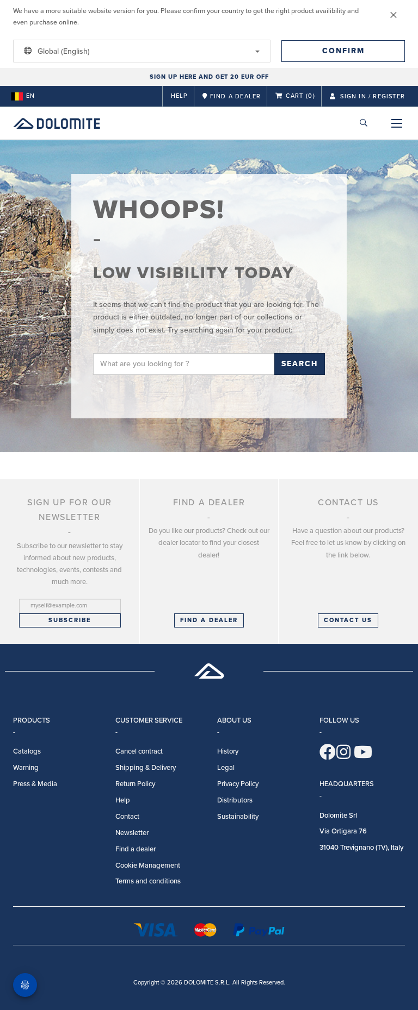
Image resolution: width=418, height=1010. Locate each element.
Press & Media (35, 784)
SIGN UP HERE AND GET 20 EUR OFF (209, 76)
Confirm (343, 50)
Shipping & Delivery (145, 767)
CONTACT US (348, 620)
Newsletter (132, 833)
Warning (26, 767)
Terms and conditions (148, 881)
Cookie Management (147, 865)
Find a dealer (135, 849)
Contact (127, 816)
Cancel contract (139, 751)
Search (299, 363)
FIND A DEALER (209, 620)
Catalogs (27, 751)
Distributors (235, 800)
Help (179, 95)
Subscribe (69, 620)
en (30, 95)
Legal (226, 767)
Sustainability (238, 816)
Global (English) (62, 51)
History (227, 751)
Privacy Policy (238, 784)
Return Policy (135, 784)
